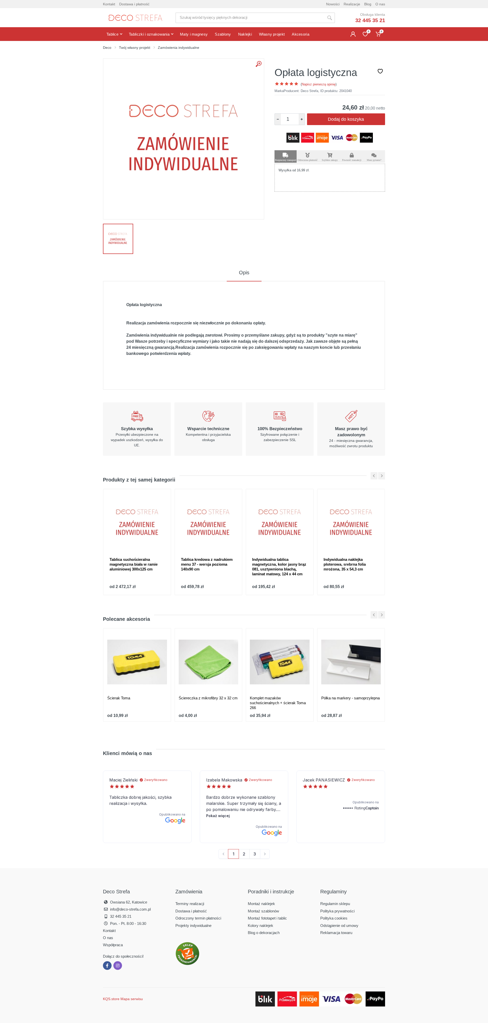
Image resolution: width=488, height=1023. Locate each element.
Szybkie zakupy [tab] (330, 160)
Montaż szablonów (263, 911)
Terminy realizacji (189, 903)
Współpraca (113, 945)
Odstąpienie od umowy (339, 925)
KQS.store (111, 999)
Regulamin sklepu (335, 903)
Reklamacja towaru (336, 932)
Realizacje (352, 4)
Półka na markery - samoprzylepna (350, 698)
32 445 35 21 (370, 20)
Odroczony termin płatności (198, 918)
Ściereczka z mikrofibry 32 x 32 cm (208, 698)
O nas (380, 4)
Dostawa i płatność (134, 4)
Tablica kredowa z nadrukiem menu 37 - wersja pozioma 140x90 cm (207, 564)
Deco (107, 48)
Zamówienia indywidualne (178, 48)
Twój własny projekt (134, 48)
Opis (244, 272)
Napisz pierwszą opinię (319, 84)
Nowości (333, 4)
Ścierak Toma (118, 698)
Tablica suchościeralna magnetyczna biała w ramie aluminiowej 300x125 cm (134, 564)
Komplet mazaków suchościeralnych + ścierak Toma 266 (278, 703)
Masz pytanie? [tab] (374, 160)
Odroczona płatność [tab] (307, 160)
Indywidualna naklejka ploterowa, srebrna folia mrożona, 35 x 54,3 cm (345, 564)
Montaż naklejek (261, 903)
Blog (367, 4)
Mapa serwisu (131, 999)
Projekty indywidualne (193, 925)
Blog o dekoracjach (264, 932)
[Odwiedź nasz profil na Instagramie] (117, 965)
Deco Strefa (309, 91)
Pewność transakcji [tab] (351, 160)
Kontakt (109, 4)
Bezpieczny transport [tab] (285, 160)
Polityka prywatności (337, 911)
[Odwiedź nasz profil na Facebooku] (107, 965)
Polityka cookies (333, 918)
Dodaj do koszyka (346, 119)
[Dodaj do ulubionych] (380, 71)
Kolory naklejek (260, 925)
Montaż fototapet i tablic (267, 918)
